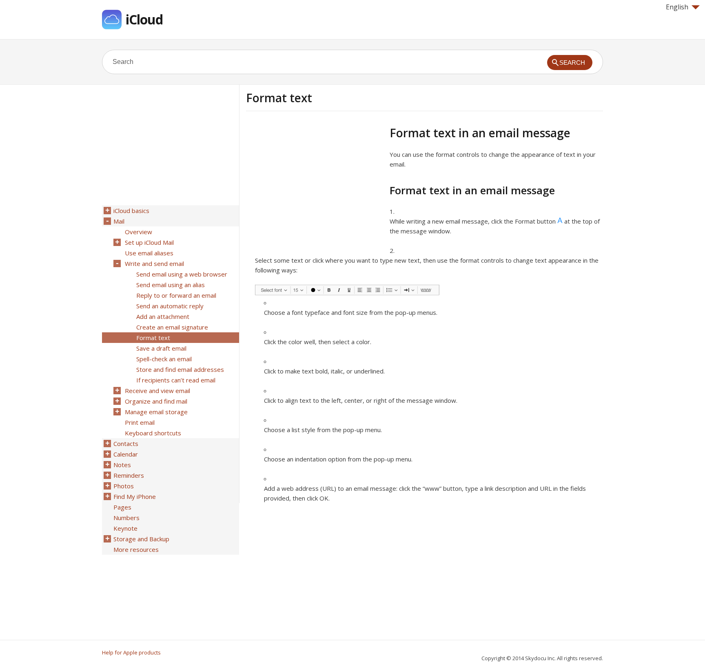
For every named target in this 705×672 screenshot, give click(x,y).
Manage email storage (156, 412)
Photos (123, 486)
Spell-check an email (164, 359)
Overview (138, 232)
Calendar (125, 454)
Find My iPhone (134, 496)
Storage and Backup (141, 539)
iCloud (144, 19)
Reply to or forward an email (176, 295)
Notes (122, 465)
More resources (136, 549)
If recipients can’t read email (175, 380)
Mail (118, 221)
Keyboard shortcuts (153, 433)
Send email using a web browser (181, 274)
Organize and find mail (156, 401)
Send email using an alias (170, 285)
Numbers (126, 518)
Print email (140, 422)
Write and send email (154, 263)
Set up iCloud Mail (149, 242)
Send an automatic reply (170, 306)
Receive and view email (157, 391)
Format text (153, 338)
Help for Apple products (131, 652)
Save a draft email (161, 348)
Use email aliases (149, 253)
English (677, 6)
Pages (122, 507)
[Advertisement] (314, 183)
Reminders (128, 475)
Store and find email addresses (180, 369)
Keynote (125, 528)
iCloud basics (131, 210)
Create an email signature (172, 327)
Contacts (125, 443)
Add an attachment (162, 316)
